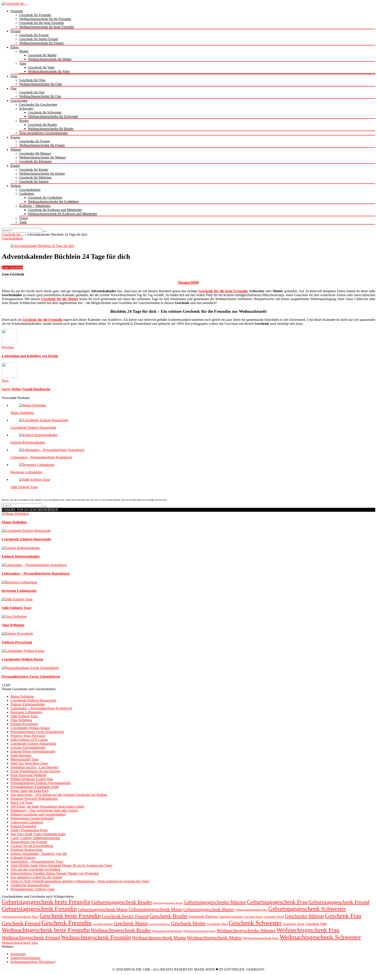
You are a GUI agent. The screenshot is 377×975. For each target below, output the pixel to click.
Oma (13, 76)
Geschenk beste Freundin (70, 915)
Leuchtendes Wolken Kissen (30, 728)
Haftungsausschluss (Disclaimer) (32, 962)
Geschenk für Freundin (35, 15)
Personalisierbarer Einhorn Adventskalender (40, 783)
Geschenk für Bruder (42, 124)
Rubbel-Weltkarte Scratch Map (31, 779)
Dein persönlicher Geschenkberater (43, 133)
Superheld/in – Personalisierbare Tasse (36, 861)
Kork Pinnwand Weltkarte (28, 775)
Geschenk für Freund (33, 35)
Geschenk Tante (293, 924)
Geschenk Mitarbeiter (159, 924)
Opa (13, 88)
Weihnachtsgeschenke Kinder (167, 931)
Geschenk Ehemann (231, 916)
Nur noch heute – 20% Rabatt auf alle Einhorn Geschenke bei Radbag (58, 795)
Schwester (26, 108)
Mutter (23, 51)
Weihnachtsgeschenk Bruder (121, 930)
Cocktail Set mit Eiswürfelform (31, 846)
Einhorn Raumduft (23, 826)
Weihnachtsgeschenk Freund (31, 937)
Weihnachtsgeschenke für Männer (42, 157)
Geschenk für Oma (32, 80)
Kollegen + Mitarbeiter (35, 206)
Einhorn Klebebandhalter (27, 442)
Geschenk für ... (13, 234)
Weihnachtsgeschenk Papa (261, 938)
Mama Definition (22, 413)
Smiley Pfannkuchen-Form (29, 830)
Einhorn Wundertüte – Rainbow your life (38, 854)
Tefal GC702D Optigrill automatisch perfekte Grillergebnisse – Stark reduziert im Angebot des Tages (79, 881)
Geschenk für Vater (41, 67)
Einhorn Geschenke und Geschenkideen (38, 814)
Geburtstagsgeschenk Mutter (208, 909)
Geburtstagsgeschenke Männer (215, 902)
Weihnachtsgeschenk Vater (20, 942)
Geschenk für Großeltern (45, 197)
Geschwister (18, 100)
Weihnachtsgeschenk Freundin (96, 937)
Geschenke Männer (304, 916)
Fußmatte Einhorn (22, 857)
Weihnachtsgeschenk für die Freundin (45, 19)
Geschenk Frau (343, 916)
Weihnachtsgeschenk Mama (159, 937)
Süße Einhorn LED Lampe (29, 740)
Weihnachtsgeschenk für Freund (41, 43)
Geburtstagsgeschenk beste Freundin (46, 902)
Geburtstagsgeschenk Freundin (39, 908)
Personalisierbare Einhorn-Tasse (32, 889)
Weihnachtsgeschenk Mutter (214, 937)
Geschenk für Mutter (42, 55)
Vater (22, 63)
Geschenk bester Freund (125, 916)
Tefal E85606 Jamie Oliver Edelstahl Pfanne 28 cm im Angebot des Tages (61, 865)
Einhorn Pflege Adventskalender (32, 751)
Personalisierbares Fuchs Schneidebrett (37, 732)
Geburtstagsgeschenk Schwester (307, 908)
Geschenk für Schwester (45, 112)
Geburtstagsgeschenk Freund (338, 902)
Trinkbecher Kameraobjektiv (30, 885)
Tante (23, 222)
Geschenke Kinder (253, 916)
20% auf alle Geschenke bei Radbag (35, 869)
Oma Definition (21, 720)
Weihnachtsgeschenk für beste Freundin (46, 27)
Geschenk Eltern (274, 916)
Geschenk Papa (217, 924)
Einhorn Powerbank (24, 724)
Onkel (23, 218)
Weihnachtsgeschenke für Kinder (42, 173)
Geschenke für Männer (35, 153)
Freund (15, 31)
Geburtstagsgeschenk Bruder (121, 902)
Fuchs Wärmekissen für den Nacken (35, 771)
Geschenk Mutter (188, 923)
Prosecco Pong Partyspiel (27, 736)
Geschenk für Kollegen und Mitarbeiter (55, 210)
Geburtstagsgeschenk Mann (155, 909)
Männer (15, 149)
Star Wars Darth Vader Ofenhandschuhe (38, 834)
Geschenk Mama (131, 923)
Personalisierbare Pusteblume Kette (34, 787)
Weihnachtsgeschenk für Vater (49, 71)
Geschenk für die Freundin (42, 320)
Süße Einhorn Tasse (24, 487)
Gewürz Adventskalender (28, 747)
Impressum (18, 954)
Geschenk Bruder (168, 916)
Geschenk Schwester (255, 922)
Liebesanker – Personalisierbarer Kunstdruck (41, 457)
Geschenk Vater (316, 924)
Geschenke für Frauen (34, 141)
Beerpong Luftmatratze (26, 472)
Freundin (16, 11)
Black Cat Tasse (21, 802)
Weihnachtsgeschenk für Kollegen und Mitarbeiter (62, 214)
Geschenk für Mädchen (35, 177)
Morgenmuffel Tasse (24, 759)
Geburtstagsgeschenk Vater (20, 916)
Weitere (15, 186)
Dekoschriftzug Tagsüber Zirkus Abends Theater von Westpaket (54, 873)
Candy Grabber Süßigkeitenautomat (35, 838)
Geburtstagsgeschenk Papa (251, 909)
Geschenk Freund (21, 923)
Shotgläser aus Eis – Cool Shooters (34, 767)
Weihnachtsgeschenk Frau (308, 930)
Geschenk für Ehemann (35, 161)
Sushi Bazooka (20, 755)
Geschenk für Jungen (33, 181)
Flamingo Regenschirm (26, 850)
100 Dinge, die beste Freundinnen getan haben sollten (47, 806)
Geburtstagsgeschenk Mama (103, 909)
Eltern (14, 47)
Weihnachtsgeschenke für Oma (40, 84)
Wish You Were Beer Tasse (29, 763)
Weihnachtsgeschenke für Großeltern (53, 201)
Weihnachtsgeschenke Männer (246, 930)
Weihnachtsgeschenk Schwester (320, 937)
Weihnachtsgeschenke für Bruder (51, 128)
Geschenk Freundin (66, 922)
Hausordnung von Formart (28, 842)
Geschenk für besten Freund (38, 39)
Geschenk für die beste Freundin (41, 23)
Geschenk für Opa (32, 92)
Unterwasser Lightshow (26, 822)
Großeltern (26, 193)
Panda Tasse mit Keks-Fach (29, 791)
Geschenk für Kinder (33, 169)
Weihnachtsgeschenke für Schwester (53, 116)
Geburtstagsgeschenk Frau (277, 902)
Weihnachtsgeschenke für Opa (40, 96)
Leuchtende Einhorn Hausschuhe (33, 427)
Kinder (15, 166)
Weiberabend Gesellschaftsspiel (32, 818)
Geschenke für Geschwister (38, 104)
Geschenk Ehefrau (203, 916)
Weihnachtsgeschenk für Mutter (50, 59)
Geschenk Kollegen (103, 924)
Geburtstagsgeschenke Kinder (168, 903)
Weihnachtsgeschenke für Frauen (42, 145)
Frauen (15, 137)
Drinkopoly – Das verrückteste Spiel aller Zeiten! (44, 810)
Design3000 (188, 282)
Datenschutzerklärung (25, 958)
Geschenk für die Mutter (59, 299)
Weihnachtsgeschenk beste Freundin (46, 930)
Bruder (24, 121)
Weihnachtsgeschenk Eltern (199, 931)
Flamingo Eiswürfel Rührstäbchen (34, 798)
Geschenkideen (29, 190)
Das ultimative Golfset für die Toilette (36, 877)
